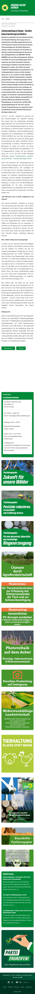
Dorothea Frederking (8, 24)
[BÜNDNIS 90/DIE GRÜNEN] (4, 7)
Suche (22, 987)
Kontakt (10, 987)
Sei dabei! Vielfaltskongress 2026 (15, 895)
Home (4, 987)
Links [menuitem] (24, 982)
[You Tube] (17, 982)
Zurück (21, 348)
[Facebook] (8, 982)
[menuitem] (4, 987)
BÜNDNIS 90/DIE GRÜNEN (18, 6)
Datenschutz (17, 992)
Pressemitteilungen (8, 26)
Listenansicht (8, 348)
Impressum (29, 987)
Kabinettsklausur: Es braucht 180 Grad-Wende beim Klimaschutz (16, 878)
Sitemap (16, 987)
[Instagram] (12, 982)
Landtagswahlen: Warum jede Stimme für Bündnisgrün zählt (17, 911)
